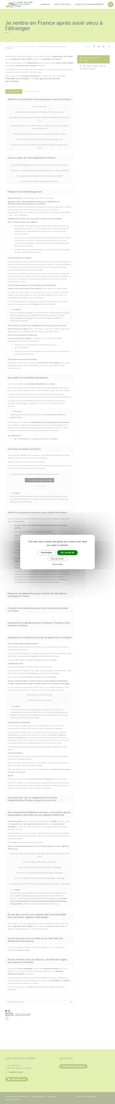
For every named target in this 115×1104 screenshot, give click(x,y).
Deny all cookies (57, 559)
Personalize (46, 552)
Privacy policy (57, 564)
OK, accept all (67, 552)
